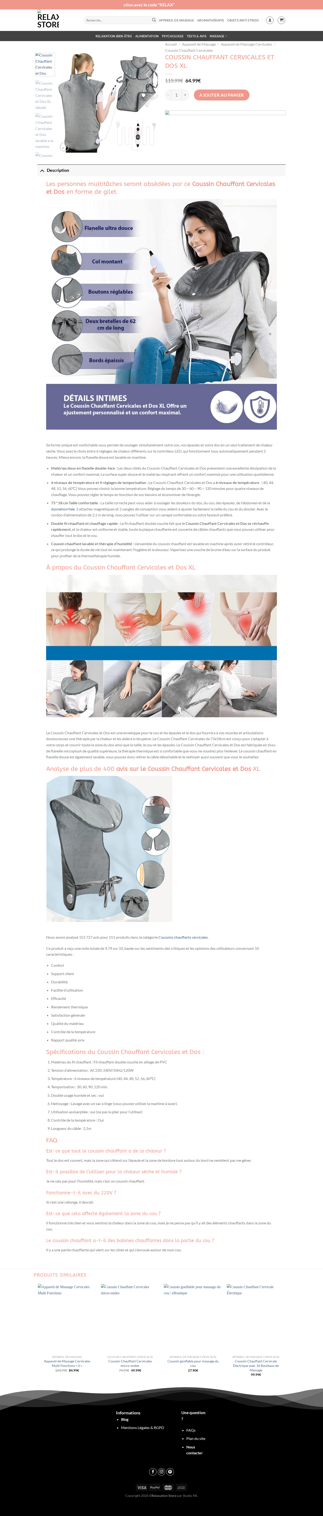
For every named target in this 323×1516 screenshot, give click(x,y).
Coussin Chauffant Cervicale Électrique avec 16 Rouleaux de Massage (256, 1365)
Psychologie (172, 36)
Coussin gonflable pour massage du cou (193, 1363)
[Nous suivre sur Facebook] (153, 1472)
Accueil (171, 44)
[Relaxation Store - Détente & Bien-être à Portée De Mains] (57, 20)
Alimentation (147, 36)
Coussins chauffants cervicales (183, 937)
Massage (217, 36)
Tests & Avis (196, 36)
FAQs (191, 1430)
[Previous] (66, 103)
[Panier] (281, 20)
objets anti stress (243, 20)
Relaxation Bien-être (114, 36)
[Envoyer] (154, 20)
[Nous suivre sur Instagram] (162, 1472)
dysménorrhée (63, 509)
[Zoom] (64, 146)
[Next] (150, 103)
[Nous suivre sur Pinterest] (170, 1472)
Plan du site (195, 1438)
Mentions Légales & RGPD (142, 1427)
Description (58, 170)
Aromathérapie (210, 20)
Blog (124, 1419)
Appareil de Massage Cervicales (246, 44)
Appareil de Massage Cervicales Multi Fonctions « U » (67, 1363)
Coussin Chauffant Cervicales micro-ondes (130, 1363)
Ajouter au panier (221, 95)
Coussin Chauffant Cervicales (189, 50)
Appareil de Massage (176, 20)
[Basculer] (42, 170)
